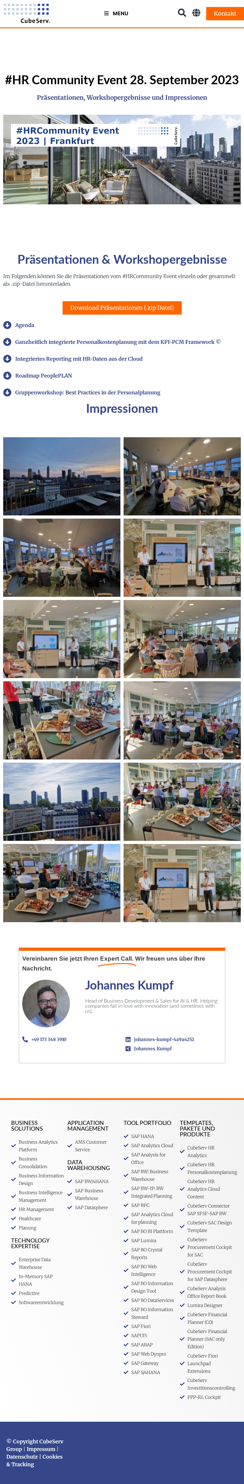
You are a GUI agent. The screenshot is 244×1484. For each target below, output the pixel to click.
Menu (120, 13)
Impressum (41, 1449)
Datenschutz (22, 1456)
